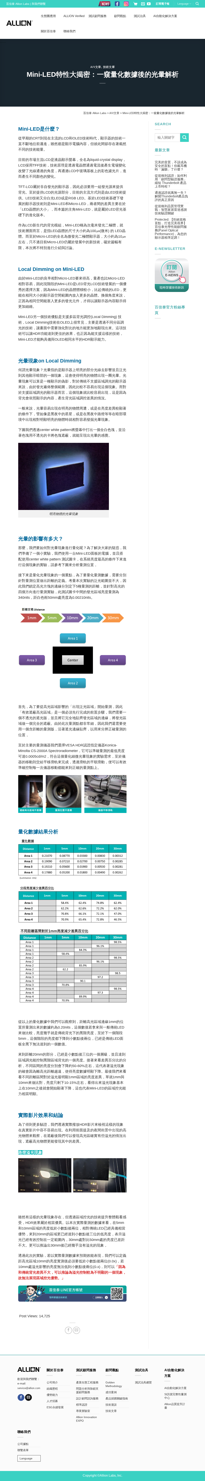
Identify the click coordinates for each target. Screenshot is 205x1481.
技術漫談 (111, 1404)
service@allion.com (28, 1388)
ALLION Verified (73, 16)
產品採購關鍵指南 (117, 1398)
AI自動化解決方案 (165, 16)
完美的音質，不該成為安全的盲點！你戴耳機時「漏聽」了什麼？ (171, 166)
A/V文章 (95, 67)
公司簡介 (52, 1382)
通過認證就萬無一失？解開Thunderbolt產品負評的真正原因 (171, 196)
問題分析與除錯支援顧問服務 (87, 1390)
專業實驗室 (83, 1410)
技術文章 (111, 1410)
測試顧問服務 (97, 16)
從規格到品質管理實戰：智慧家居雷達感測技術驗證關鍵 (171, 209)
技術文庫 (109, 67)
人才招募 (52, 1401)
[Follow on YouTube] (149, 4)
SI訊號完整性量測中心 (175, 1396)
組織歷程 (52, 1388)
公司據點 (23, 1444)
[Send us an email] (143, 4)
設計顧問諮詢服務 (87, 1398)
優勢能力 (52, 1394)
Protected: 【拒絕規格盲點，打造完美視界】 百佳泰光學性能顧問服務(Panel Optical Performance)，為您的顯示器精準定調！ (171, 228)
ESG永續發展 (55, 1407)
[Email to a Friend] (76, 1330)
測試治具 (140, 16)
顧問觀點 (120, 16)
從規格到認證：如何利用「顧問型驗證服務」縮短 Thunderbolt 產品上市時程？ (171, 181)
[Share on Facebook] (68, 1330)
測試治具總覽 (143, 1382)
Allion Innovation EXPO (86, 1418)
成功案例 (111, 1392)
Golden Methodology (114, 1384)
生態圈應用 (48, 16)
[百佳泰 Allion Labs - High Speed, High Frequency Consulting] (19, 23)
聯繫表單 (23, 1450)
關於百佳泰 (48, 31)
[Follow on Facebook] (21, 1397)
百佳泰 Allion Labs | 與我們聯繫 (26, 3)
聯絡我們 (69, 31)
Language (183, 3)
